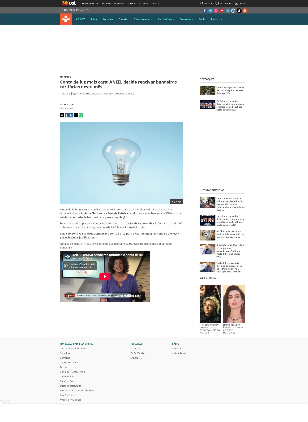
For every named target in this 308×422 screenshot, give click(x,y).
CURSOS (131, 3)
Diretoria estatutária (70, 386)
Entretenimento (142, 19)
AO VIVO (80, 19)
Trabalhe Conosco (69, 381)
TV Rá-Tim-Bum (138, 353)
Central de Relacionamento (74, 348)
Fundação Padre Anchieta (75, 10)
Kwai (245, 10)
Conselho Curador (69, 362)
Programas (186, 19)
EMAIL (243, 3)
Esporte (123, 19)
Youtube (221, 10)
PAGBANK (119, 3)
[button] (62, 115)
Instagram (216, 10)
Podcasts (216, 19)
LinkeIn (227, 10)
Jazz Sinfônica (166, 19)
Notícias (108, 19)
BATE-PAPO (226, 3)
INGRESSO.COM (90, 3)
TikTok (239, 10)
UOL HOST (106, 3)
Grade (201, 19)
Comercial (65, 358)
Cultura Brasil (179, 353)
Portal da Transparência (72, 372)
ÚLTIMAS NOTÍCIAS (212, 190)
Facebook (204, 10)
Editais (63, 367)
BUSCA (209, 3)
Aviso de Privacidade (70, 400)
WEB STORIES (208, 278)
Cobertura (65, 353)
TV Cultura (66, 19)
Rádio (94, 19)
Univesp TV (136, 358)
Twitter (210, 10)
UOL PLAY (143, 3)
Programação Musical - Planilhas (77, 390)
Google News (233, 10)
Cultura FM (178, 348)
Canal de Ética (67, 376)
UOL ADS (155, 3)
